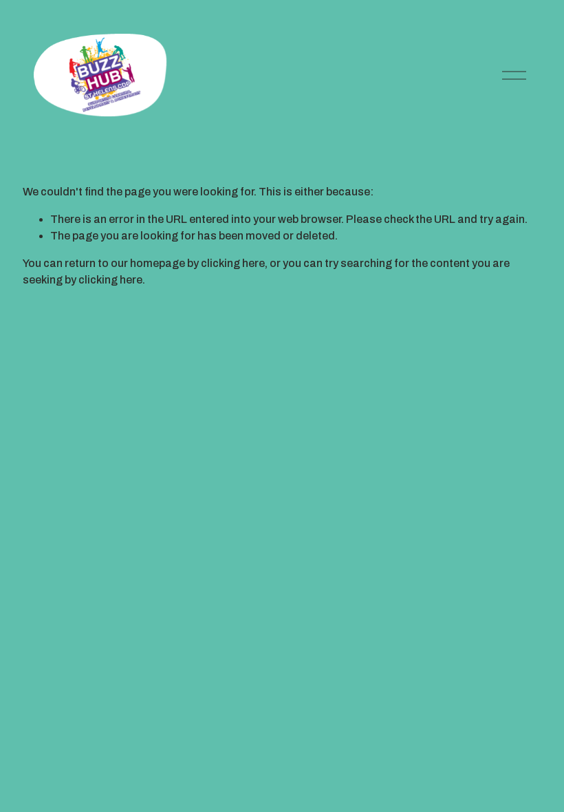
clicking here (233, 263)
